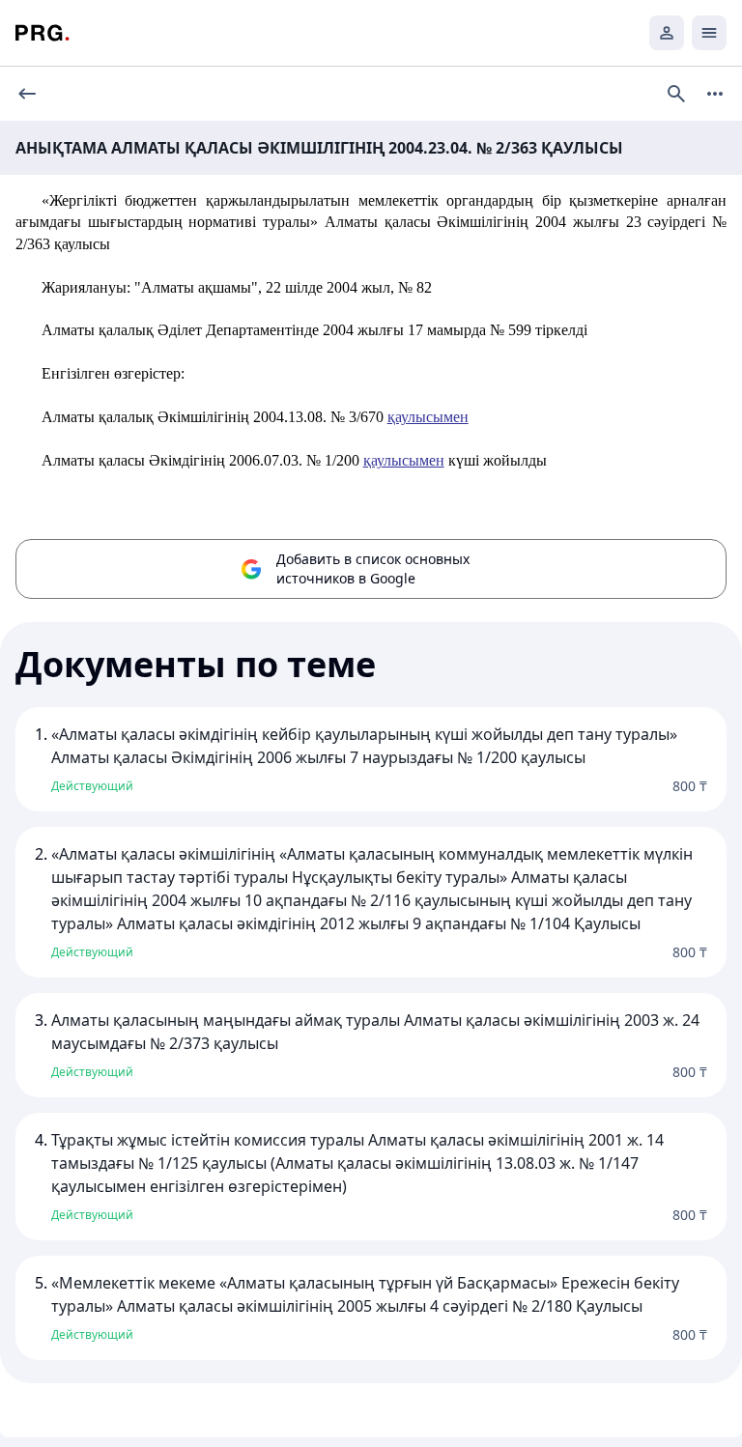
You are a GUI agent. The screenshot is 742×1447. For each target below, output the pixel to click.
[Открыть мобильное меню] (709, 32)
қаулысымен (428, 417)
